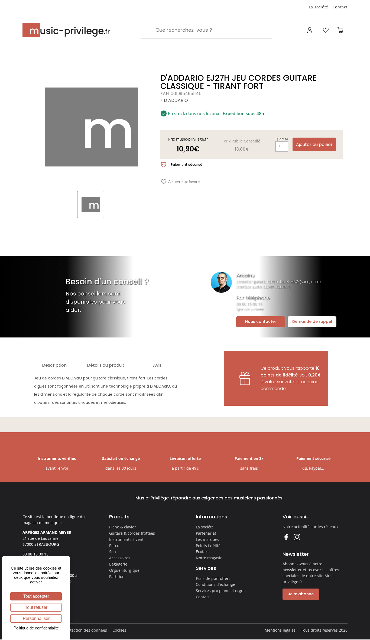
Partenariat (206, 533)
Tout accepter (36, 596)
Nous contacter (260, 321)
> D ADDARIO (174, 100)
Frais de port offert (213, 578)
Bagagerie (118, 564)
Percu (114, 545)
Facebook (286, 537)
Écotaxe (203, 551)
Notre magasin (209, 557)
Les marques (207, 539)
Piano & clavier (122, 526)
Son (112, 551)
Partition (117, 576)
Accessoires (119, 557)
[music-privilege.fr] (66, 30)
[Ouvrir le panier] (340, 30)
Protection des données (85, 630)
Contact (340, 6)
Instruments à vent (126, 539)
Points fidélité (208, 545)
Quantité (282, 139)
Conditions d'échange (215, 584)
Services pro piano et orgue (221, 590)
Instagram (296, 537)
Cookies (119, 630)
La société (318, 6)
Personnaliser (36, 618)
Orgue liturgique (124, 570)
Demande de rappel (312, 321)
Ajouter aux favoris (180, 181)
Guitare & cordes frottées (132, 533)
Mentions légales (280, 630)
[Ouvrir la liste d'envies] (325, 30)
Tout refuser (36, 607)
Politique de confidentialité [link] (36, 628)
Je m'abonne (301, 594)
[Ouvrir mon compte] (310, 30)
